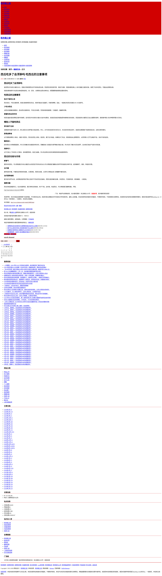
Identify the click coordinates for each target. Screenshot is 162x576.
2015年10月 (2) (8, 474)
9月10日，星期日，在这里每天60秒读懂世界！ (18, 362)
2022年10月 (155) (9, 432)
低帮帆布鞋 (10, 565)
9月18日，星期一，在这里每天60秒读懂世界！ (18, 346)
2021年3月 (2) (8, 434)
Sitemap (52, 568)
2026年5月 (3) (8, 409)
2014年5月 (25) (8, 480)
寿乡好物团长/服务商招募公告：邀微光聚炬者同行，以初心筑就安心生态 (26, 273)
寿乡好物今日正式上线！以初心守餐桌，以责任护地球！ (21, 295)
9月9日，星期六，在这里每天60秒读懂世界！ (17, 364)
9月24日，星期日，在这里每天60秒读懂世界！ (18, 334)
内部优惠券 (7, 29)
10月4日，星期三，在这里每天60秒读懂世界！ (18, 316)
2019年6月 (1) (8, 460)
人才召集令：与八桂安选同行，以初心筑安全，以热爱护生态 (22, 291)
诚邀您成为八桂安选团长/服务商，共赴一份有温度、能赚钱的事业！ (24, 275)
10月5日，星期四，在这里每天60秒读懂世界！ (18, 314)
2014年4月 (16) (8, 482)
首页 (5, 7)
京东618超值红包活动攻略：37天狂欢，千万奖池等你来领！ (22, 299)
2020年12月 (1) (8, 440)
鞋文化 (6, 400)
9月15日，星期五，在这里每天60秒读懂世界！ (18, 352)
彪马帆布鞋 (33, 565)
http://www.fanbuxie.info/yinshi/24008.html (22, 202)
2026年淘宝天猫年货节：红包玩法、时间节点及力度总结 (21, 281)
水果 (17, 205)
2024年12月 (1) (8, 418)
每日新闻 (6, 9)
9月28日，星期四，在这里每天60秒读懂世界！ (18, 326)
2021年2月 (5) (8, 436)
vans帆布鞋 (41, 565)
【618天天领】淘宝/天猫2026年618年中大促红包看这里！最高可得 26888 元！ (27, 269)
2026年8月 (6, 244)
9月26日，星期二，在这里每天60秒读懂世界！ (18, 330)
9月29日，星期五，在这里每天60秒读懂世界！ (18, 324)
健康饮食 (6, 15)
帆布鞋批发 (48, 565)
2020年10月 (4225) (9, 444)
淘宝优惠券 (7, 31)
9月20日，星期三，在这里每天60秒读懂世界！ (18, 342)
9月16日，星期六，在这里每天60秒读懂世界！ (18, 350)
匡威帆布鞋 (21, 209)
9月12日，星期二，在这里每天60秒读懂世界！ (18, 358)
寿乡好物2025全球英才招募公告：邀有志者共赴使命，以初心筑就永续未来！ (27, 289)
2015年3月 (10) (8, 476)
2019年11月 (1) (8, 456)
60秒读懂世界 (8, 402)
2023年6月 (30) (8, 428)
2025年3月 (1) (8, 415)
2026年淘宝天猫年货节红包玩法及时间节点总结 (18, 283)
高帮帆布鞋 (29, 209)
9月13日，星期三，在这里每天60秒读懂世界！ (18, 356)
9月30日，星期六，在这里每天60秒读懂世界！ (18, 322)
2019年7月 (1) (8, 458)
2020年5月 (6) (8, 452)
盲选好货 (6, 23)
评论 (25, 78)
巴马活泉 (88, 565)
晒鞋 (5, 382)
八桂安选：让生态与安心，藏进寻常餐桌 (16, 285)
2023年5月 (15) (8, 430)
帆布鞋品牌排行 (66, 565)
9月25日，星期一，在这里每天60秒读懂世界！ (18, 332)
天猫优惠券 (7, 33)
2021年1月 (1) (8, 438)
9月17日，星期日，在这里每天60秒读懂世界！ (18, 348)
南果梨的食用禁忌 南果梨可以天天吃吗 (19, 230)
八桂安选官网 (8, 550)
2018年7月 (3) (8, 466)
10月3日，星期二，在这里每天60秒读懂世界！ (18, 318)
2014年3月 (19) (8, 484)
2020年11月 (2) (8, 442)
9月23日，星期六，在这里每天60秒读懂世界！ (18, 336)
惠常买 (6, 25)
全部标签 (6, 21)
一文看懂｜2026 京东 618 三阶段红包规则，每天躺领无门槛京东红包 (24, 265)
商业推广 (6, 390)
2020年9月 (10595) (9, 446)
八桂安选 (94, 565)
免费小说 (13, 212)
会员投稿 (6, 17)
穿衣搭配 (6, 11)
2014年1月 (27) (8, 488)
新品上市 (6, 372)
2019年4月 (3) (8, 462)
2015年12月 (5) (8, 472)
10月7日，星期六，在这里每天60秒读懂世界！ (18, 310)
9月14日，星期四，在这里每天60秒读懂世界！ (18, 354)
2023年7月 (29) (8, 426)
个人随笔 (6, 384)
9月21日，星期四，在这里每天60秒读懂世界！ (18, 340)
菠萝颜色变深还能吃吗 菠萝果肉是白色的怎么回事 (22, 226)
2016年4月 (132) (8, 468)
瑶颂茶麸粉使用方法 (10, 303)
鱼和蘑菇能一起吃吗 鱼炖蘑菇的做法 (18, 232)
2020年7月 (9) (8, 450)
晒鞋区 (6, 19)
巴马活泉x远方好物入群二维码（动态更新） (17, 305)
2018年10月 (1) (8, 464)
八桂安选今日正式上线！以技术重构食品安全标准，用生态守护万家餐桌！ (26, 293)
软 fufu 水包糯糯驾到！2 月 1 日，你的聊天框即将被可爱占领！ (23, 271)
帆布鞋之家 (6, 3)
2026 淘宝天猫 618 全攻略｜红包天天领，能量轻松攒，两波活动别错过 (25, 267)
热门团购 (6, 374)
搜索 (18, 241)
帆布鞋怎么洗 (57, 565)
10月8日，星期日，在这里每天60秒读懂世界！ (18, 308)
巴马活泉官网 (8, 552)
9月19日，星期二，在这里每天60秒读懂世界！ (18, 344)
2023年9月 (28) (8, 422)
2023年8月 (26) (8, 424)
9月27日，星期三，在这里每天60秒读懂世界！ (18, 328)
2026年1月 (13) (8, 411)
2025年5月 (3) (8, 413)
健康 (20, 205)
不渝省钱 (6, 27)
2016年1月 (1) (8, 470)
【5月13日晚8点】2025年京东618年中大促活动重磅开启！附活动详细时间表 (26, 301)
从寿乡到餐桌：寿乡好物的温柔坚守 (15, 287)
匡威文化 (6, 376)
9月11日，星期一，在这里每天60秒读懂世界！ (18, 360)
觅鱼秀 (6, 546)
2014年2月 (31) (8, 486)
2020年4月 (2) (8, 454)
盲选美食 (6, 13)
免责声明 (3, 571)
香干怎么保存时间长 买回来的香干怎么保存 (20, 228)
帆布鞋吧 (14, 209)
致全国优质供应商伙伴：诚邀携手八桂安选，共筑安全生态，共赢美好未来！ (27, 279)
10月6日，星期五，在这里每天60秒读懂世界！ (18, 312)
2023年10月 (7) (8, 420)
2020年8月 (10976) (9, 448)
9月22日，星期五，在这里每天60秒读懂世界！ (18, 338)
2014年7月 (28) (8, 478)
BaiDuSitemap (65, 568)
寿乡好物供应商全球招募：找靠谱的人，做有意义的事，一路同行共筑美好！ (27, 277)
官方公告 (6, 380)
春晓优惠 (31, 222)
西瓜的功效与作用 (9, 205)
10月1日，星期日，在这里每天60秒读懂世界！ (18, 320)
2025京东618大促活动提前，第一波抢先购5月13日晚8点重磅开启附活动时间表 (27, 297)
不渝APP (6, 398)
